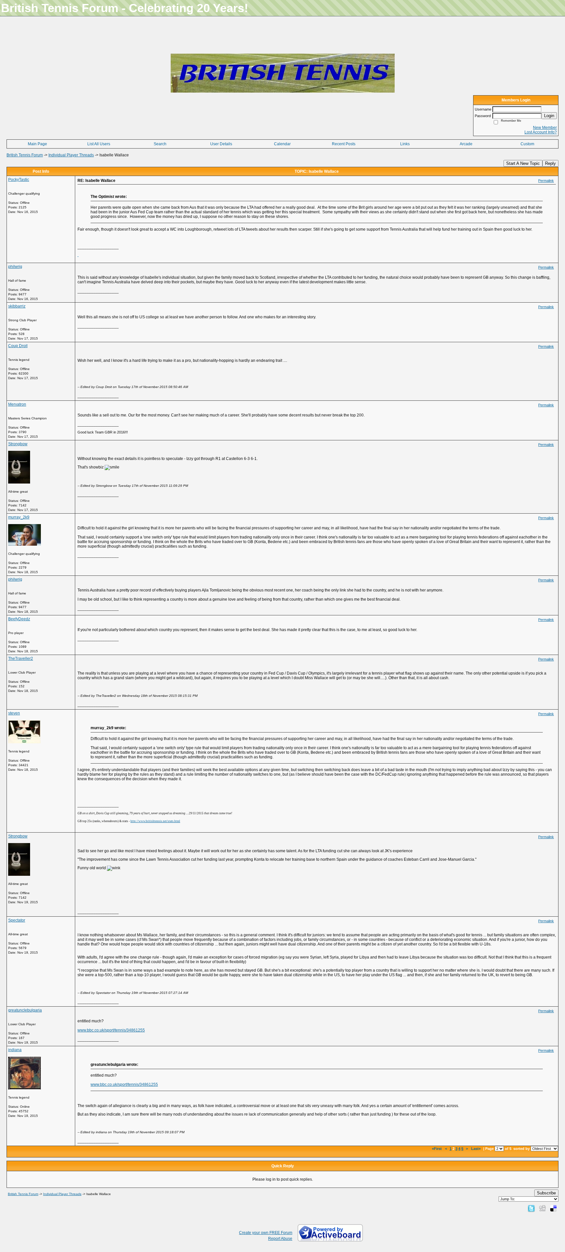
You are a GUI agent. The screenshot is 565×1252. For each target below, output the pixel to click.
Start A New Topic (523, 163)
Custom (527, 144)
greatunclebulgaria (25, 1010)
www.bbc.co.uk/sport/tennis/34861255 (111, 1030)
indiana (15, 1050)
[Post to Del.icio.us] (553, 1208)
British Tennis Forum (25, 155)
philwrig (15, 266)
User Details (221, 144)
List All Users (98, 144)
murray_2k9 (18, 517)
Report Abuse (280, 1238)
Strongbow (17, 444)
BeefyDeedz (19, 619)
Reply (550, 163)
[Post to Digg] (542, 1208)
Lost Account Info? (540, 132)
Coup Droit (17, 346)
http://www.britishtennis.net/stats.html (155, 821)
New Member (545, 127)
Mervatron (17, 404)
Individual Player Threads (71, 155)
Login (549, 115)
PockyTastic (18, 179)
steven (14, 713)
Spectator (16, 920)
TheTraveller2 (20, 658)
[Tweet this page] (531, 1208)
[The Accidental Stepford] (77, 255)
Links (405, 144)
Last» (476, 1149)
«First (437, 1149)
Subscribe (546, 1192)
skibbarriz (17, 306)
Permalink (546, 181)
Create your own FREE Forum (265, 1232)
